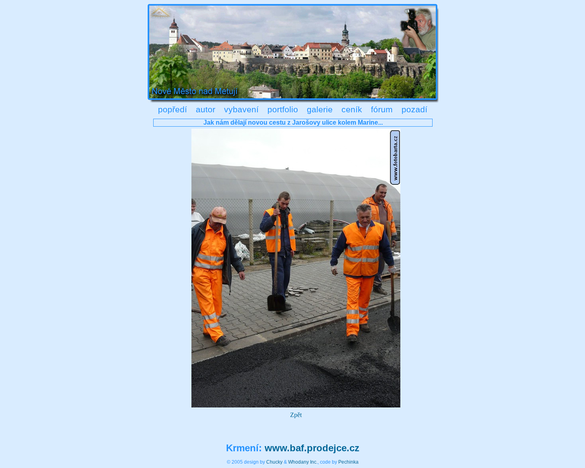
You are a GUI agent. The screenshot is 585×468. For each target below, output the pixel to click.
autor (205, 109)
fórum (382, 109)
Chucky (274, 462)
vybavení (241, 109)
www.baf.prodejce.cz (312, 448)
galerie (320, 109)
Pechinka (348, 462)
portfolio (282, 109)
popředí (172, 109)
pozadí (414, 109)
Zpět (296, 414)
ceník (351, 109)
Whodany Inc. (303, 462)
